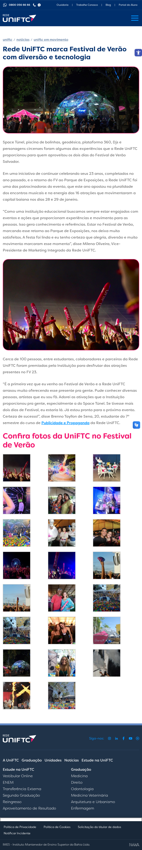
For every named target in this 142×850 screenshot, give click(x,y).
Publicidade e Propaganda (65, 422)
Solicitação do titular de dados (99, 827)
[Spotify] (137, 738)
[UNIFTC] (19, 18)
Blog (108, 4)
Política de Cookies (57, 827)
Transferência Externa (22, 788)
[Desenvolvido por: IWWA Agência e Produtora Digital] (134, 844)
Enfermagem (82, 808)
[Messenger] (39, 5)
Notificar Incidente (17, 833)
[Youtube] (130, 738)
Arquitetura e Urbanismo (93, 801)
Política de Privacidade (20, 827)
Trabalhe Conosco (87, 4)
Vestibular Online (18, 776)
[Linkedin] (116, 738)
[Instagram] (109, 738)
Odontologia (82, 788)
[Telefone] (34, 5)
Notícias (71, 760)
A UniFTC (11, 760)
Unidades (53, 760)
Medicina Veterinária (89, 795)
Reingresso (12, 801)
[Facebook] (123, 738)
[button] (138, 52)
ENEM (8, 782)
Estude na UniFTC (97, 760)
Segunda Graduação (21, 795)
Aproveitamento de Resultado (29, 808)
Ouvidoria (62, 4)
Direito (76, 782)
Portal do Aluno (128, 4)
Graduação (32, 760)
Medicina (79, 776)
